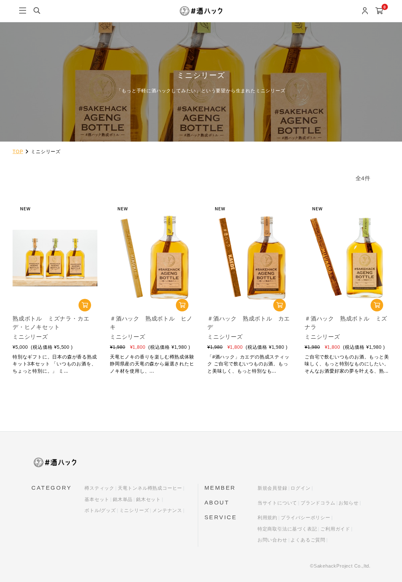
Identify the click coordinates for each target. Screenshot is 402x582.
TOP (18, 151)
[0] (379, 11)
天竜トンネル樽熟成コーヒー (150, 488)
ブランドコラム (318, 502)
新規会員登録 (272, 488)
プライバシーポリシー (305, 517)
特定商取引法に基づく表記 (287, 528)
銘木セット (148, 499)
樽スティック (99, 488)
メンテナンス (167, 510)
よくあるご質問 (308, 539)
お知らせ (348, 502)
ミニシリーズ (134, 510)
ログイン (300, 488)
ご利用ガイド (335, 528)
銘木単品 (123, 499)
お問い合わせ (272, 539)
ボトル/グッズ (100, 510)
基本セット (96, 499)
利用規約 (267, 517)
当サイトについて (277, 502)
